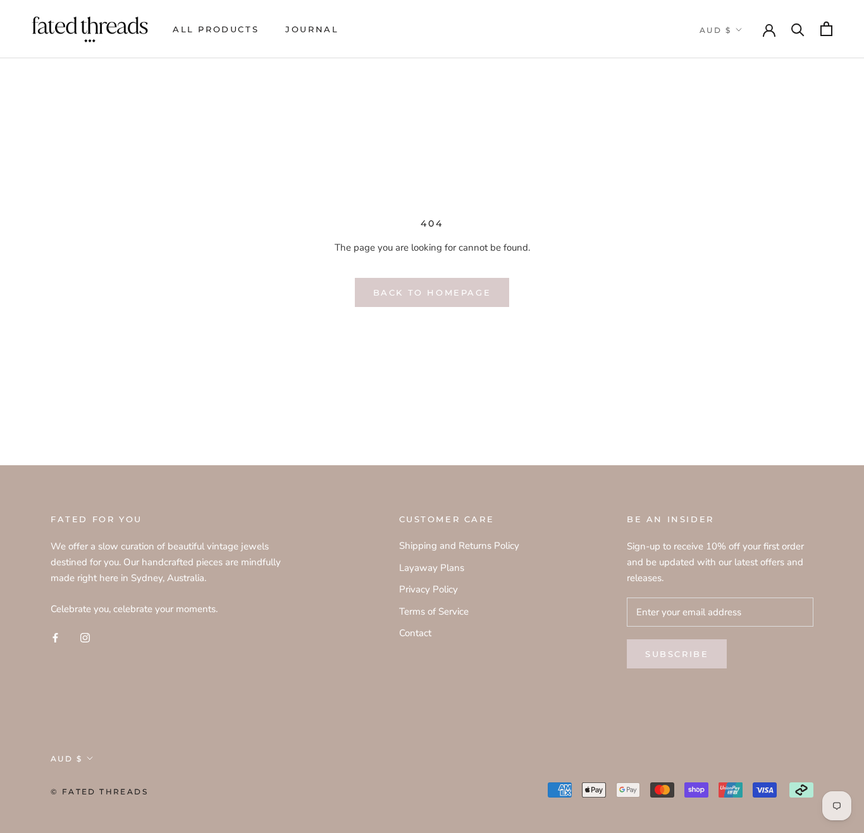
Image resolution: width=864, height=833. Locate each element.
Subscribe (676, 654)
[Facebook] (55, 637)
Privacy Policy (428, 589)
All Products (216, 29)
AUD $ (715, 30)
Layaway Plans (431, 567)
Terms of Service (434, 611)
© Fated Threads (99, 791)
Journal (311, 29)
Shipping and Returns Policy (459, 545)
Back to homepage (432, 292)
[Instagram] (85, 637)
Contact (415, 633)
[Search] (798, 28)
